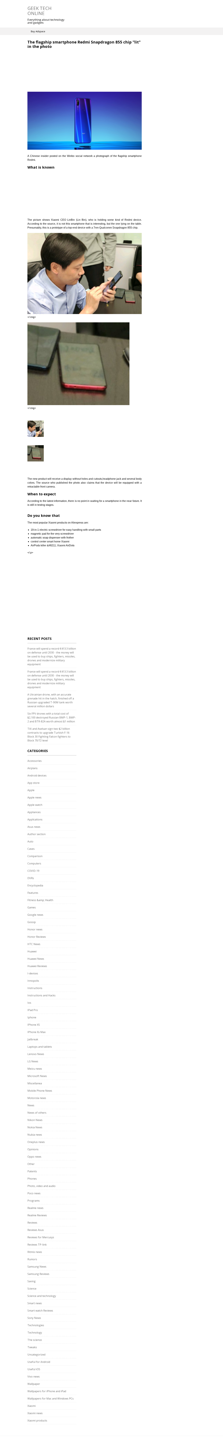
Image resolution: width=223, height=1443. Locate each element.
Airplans (32, 768)
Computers (34, 863)
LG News (32, 1061)
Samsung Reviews (38, 1274)
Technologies (35, 1325)
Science (31, 1288)
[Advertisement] (54, 72)
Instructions (34, 988)
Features (32, 893)
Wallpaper (33, 1384)
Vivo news (33, 1376)
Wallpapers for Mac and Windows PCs (50, 1398)
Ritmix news (34, 1252)
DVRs (30, 878)
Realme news (35, 1208)
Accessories (34, 761)
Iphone (31, 1017)
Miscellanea (34, 1083)
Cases (31, 849)
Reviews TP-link (37, 1244)
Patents (32, 1171)
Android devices (37, 775)
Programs (33, 1200)
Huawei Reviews (37, 966)
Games (31, 907)
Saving (31, 1281)
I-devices (32, 973)
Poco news (33, 1193)
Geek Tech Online (39, 10)
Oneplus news (36, 1142)
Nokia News (34, 1127)
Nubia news (34, 1134)
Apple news (34, 797)
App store (33, 783)
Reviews (32, 1222)
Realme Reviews (37, 1215)
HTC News (33, 944)
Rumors (32, 1259)
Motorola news (36, 1098)
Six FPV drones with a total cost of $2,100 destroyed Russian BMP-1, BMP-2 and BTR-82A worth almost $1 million (51, 717)
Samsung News (36, 1266)
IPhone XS (33, 1025)
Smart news (34, 1303)
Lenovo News (35, 1054)
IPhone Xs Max (36, 1032)
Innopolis (33, 981)
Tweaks (32, 1347)
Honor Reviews (36, 937)
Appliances (34, 812)
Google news (35, 915)
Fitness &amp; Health (40, 900)
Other (31, 1164)
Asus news (33, 827)
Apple (30, 790)
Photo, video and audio (41, 1186)
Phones (32, 1178)
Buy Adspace (38, 31)
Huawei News (35, 959)
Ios (29, 1003)
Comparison (34, 856)
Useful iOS (33, 1369)
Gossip (31, 922)
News (30, 1105)
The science (34, 1340)
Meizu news (34, 1068)
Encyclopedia (35, 885)
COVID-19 (33, 871)
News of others (36, 1112)
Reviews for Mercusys (40, 1237)
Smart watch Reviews (40, 1310)
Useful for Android (38, 1362)
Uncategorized (36, 1354)
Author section (36, 834)
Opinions (33, 1149)
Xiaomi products (37, 1420)
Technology (34, 1332)
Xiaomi (31, 1406)
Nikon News (34, 1120)
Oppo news (34, 1156)
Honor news (34, 929)
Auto (30, 841)
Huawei (32, 951)
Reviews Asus (35, 1230)
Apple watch (34, 805)
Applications (34, 819)
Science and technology (41, 1296)
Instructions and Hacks (41, 995)
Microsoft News (37, 1076)
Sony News (34, 1318)
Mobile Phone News (39, 1090)
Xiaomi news (35, 1413)
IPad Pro (32, 1010)
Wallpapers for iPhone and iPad (46, 1391)
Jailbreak (32, 1039)
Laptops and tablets (39, 1046)
